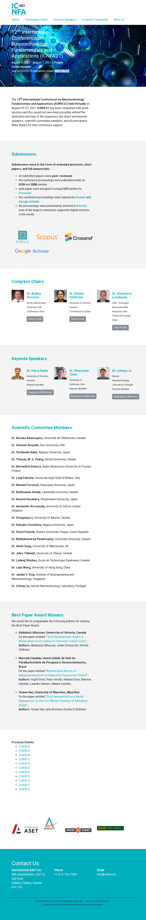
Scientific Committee (95, 19)
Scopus (81, 197)
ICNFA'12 (24, 780)
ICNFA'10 (24, 789)
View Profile (35, 319)
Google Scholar (29, 201)
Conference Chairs (36, 19)
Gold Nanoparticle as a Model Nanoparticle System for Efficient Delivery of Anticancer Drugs (53, 701)
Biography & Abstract (40, 392)
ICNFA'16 (24, 763)
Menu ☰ (119, 19)
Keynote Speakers (65, 19)
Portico (82, 206)
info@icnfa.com (106, 874)
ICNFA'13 (24, 776)
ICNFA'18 (24, 755)
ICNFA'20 (24, 746)
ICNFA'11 (24, 785)
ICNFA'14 (24, 772)
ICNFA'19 (24, 751)
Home (15, 19)
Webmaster (97, 904)
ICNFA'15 (24, 768)
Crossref (25, 193)
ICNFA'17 (24, 759)
